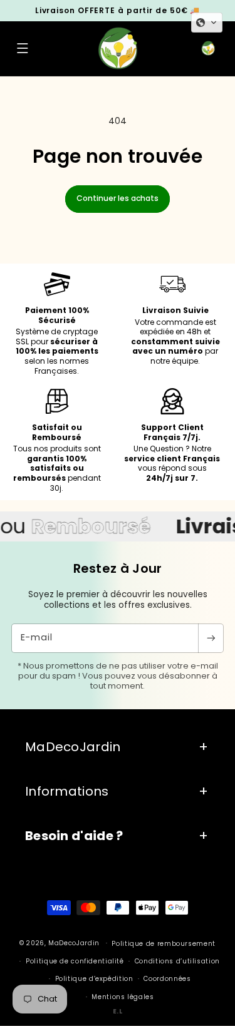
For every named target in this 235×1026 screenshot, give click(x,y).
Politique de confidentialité (75, 961)
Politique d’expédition (94, 979)
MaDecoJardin (74, 943)
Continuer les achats (117, 198)
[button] (22, 48)
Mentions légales (122, 997)
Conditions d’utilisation (177, 961)
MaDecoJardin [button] (73, 747)
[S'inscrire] (210, 638)
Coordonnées (167, 979)
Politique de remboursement (163, 944)
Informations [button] (67, 791)
